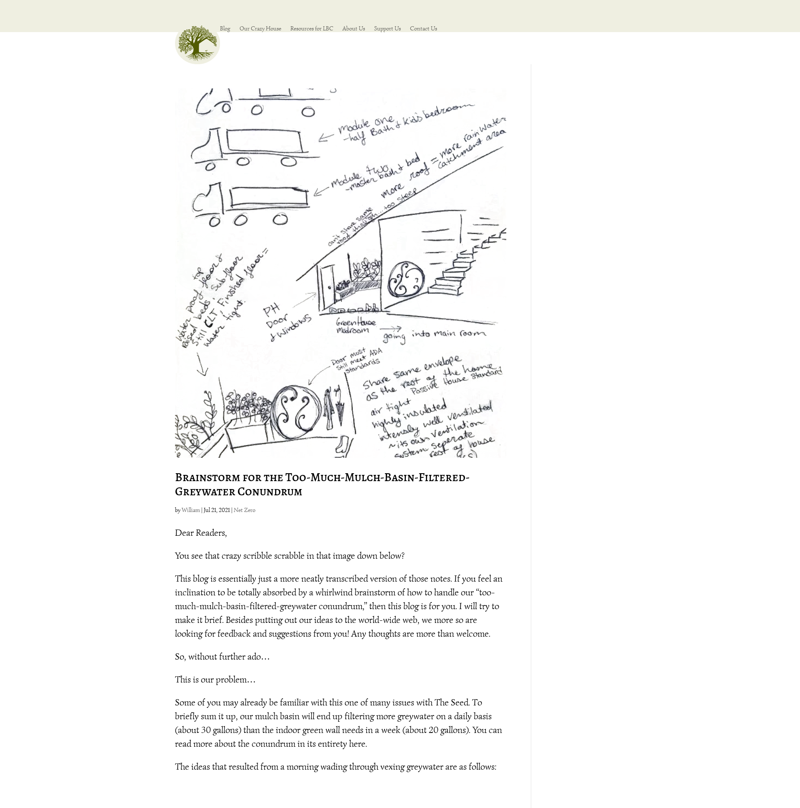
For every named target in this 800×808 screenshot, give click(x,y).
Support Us (387, 29)
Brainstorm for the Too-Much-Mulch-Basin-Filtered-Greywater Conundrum (322, 484)
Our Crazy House (260, 29)
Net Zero (244, 510)
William (191, 510)
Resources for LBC (311, 29)
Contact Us (423, 29)
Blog (225, 29)
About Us (353, 29)
